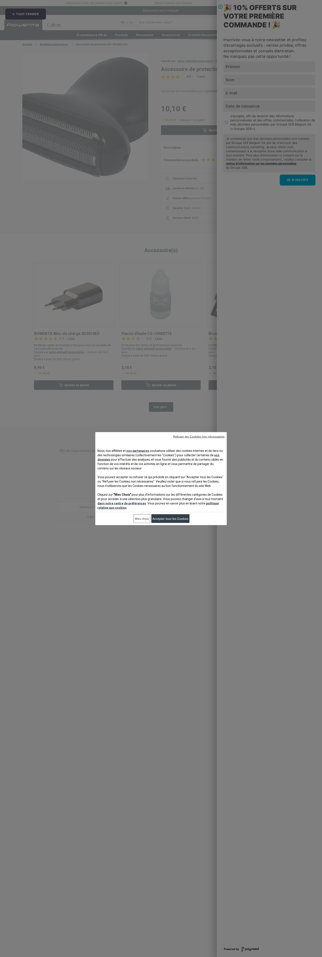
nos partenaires (137, 450)
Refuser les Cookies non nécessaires (199, 436)
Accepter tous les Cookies (170, 518)
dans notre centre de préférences (121, 503)
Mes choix (142, 518)
